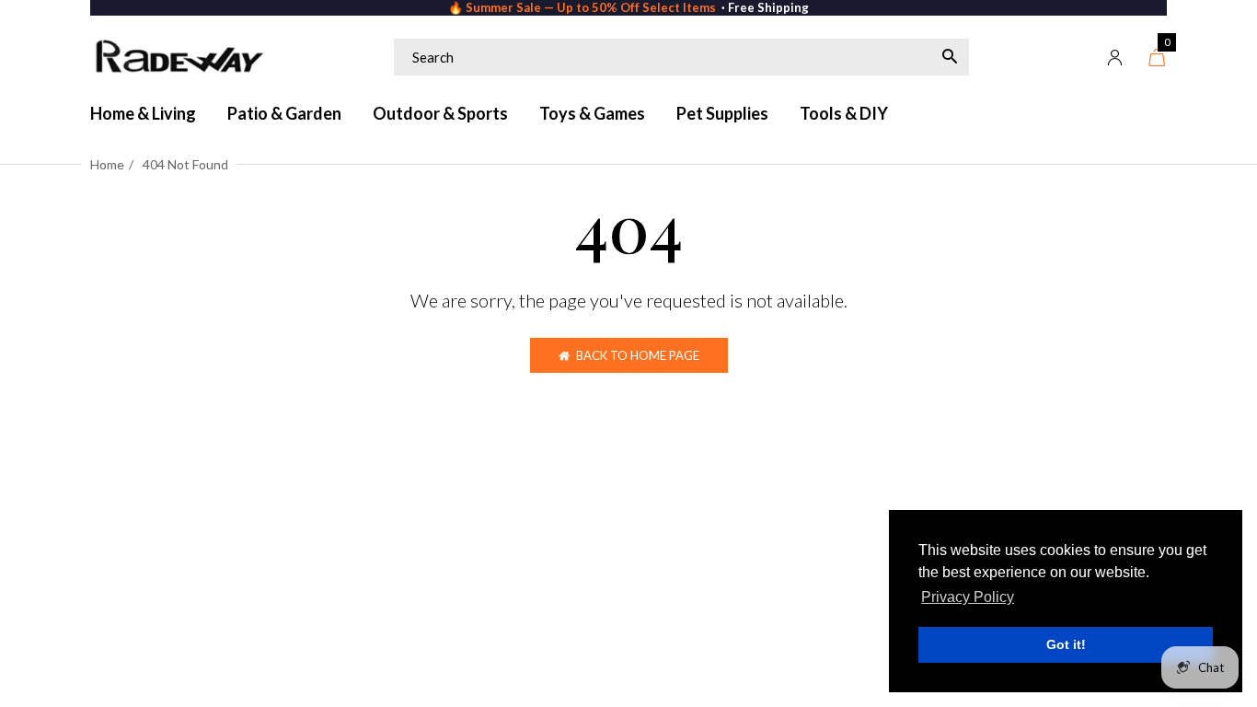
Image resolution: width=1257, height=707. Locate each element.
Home (107, 164)
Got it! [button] (1066, 644)
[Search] (950, 57)
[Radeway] (177, 57)
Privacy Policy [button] (967, 597)
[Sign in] (1115, 57)
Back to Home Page (637, 355)
